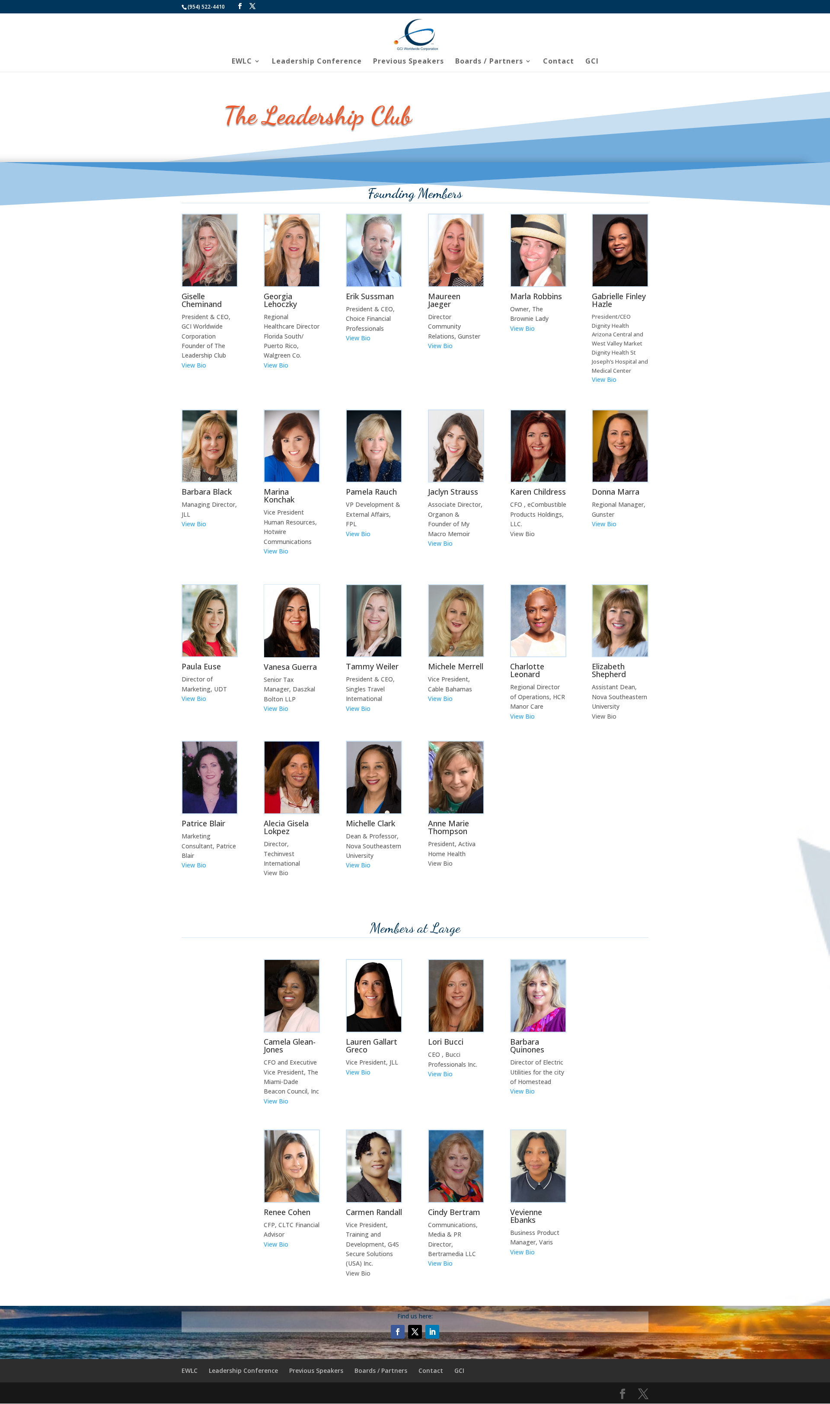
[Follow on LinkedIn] (432, 1332)
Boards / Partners (489, 62)
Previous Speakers (408, 62)
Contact (558, 62)
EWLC (242, 62)
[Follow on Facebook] (398, 1332)
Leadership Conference (317, 62)
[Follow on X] (415, 1332)
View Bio (194, 365)
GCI (592, 62)
